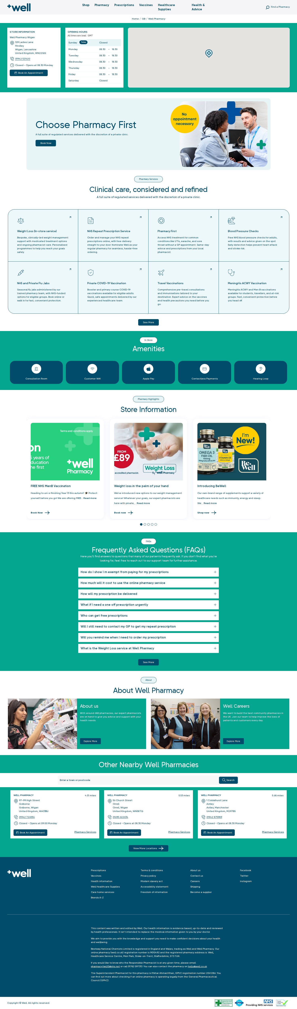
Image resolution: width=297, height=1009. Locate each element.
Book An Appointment (32, 832)
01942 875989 (214, 817)
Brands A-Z (97, 897)
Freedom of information (154, 892)
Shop (86, 5)
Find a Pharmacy (280, 6)
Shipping (195, 886)
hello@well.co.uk (197, 966)
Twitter (244, 875)
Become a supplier (201, 892)
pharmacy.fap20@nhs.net (105, 966)
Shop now (203, 512)
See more (148, 322)
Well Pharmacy (24, 795)
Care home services (102, 892)
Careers (195, 881)
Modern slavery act (152, 881)
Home (135, 19)
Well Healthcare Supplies (105, 886)
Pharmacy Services (85, 832)
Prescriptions (124, 5)
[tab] (141, 524)
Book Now (37, 512)
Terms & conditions (152, 870)
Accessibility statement (154, 886)
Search (230, 780)
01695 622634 (120, 817)
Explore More (90, 741)
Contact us (196, 875)
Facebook (245, 870)
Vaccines (146, 5)
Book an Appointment (30, 72)
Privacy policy (148, 875)
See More (148, 662)
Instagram (246, 881)
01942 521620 (22, 58)
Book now (45, 143)
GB (143, 19)
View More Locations (145, 848)
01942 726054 (27, 817)
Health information (101, 881)
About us (195, 870)
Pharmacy (102, 5)
